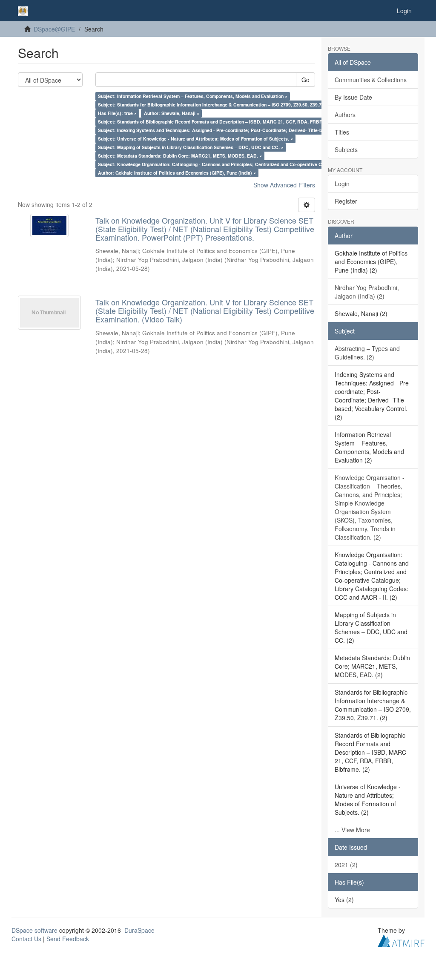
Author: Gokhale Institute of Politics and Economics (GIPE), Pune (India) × (177, 173)
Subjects (346, 149)
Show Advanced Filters (284, 185)
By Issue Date (353, 97)
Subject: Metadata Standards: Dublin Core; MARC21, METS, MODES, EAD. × (180, 155)
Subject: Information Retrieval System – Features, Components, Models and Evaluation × (192, 96)
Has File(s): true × (117, 113)
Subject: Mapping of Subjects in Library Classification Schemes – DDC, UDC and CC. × (191, 147)
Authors (345, 114)
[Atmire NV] (401, 939)
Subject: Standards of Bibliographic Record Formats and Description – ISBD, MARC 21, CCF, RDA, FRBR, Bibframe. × (224, 121)
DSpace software (34, 930)
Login (342, 183)
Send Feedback (67, 938)
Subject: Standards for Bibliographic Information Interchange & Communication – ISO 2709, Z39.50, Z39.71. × (213, 104)
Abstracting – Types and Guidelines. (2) (367, 352)
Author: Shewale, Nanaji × (171, 113)
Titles (342, 132)
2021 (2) (346, 864)
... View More (352, 829)
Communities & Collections (371, 79)
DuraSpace (139, 930)
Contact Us (26, 938)
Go (305, 79)
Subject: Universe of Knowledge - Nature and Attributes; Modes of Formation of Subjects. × (195, 138)
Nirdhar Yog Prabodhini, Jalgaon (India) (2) (367, 291)
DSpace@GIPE (54, 29)
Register (346, 201)
